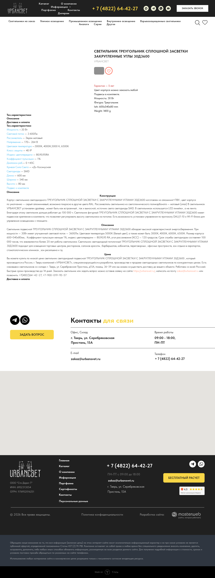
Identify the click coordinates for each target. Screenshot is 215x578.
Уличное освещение (52, 21)
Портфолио (48, 10)
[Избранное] (204, 22)
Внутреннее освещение (121, 21)
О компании (69, 3)
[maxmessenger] (146, 8)
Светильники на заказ (22, 21)
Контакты (74, 10)
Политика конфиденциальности (102, 514)
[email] (168, 8)
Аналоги (84, 24)
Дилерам (63, 13)
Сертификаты (68, 489)
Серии (98, 24)
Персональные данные (73, 501)
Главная (64, 460)
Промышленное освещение (85, 21)
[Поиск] (197, 22)
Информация (67, 477)
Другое (111, 24)
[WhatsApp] (160, 8)
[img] (25, 469)
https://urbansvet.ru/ (144, 271)
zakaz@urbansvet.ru (188, 271)
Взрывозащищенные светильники (160, 21)
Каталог (44, 3)
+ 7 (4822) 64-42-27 (115, 8)
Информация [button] (60, 6)
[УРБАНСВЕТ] (153, 8)
